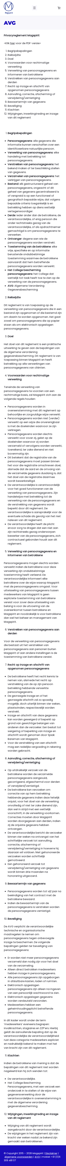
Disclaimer (51, 1153)
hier (12, 43)
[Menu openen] (34, 7)
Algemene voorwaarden (18, 1156)
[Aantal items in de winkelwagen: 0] (59, 8)
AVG (37, 1156)
